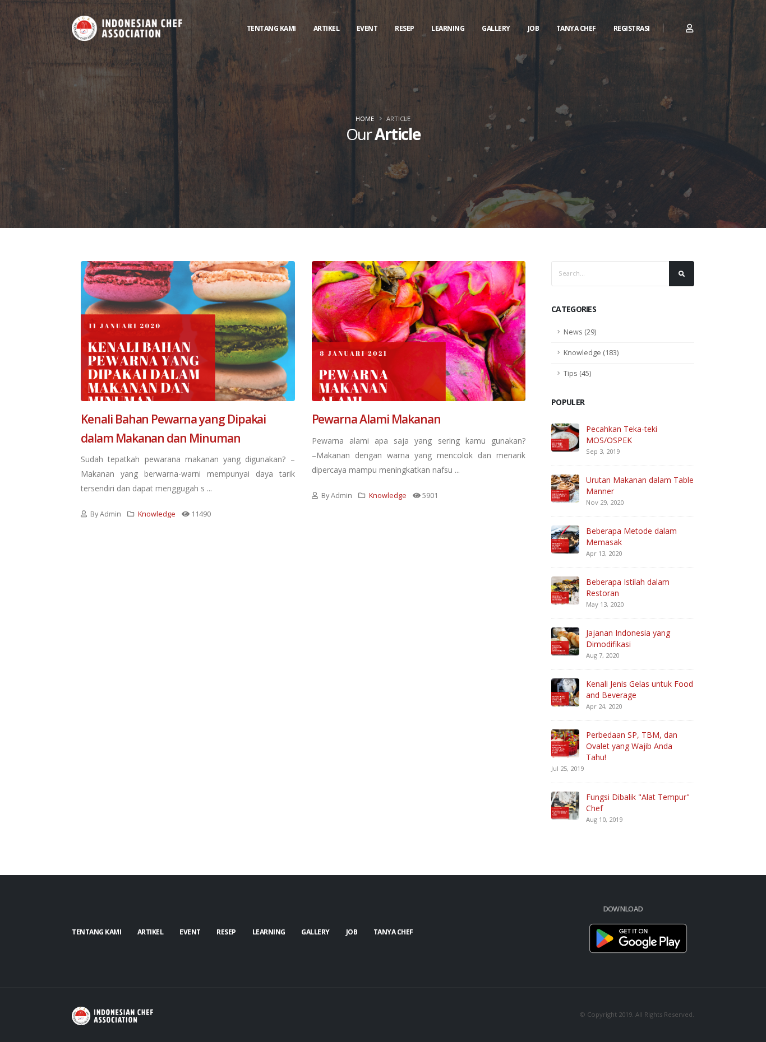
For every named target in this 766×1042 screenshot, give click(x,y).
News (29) (580, 332)
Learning (447, 28)
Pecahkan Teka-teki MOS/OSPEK (621, 434)
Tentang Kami (271, 28)
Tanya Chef (576, 28)
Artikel (326, 28)
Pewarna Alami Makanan (376, 419)
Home (365, 118)
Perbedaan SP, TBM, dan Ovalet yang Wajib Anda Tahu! (631, 745)
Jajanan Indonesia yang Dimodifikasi (628, 638)
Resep (404, 28)
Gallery (496, 28)
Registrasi (631, 28)
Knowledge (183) (591, 352)
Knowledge (157, 514)
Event (367, 28)
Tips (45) (577, 373)
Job (533, 28)
